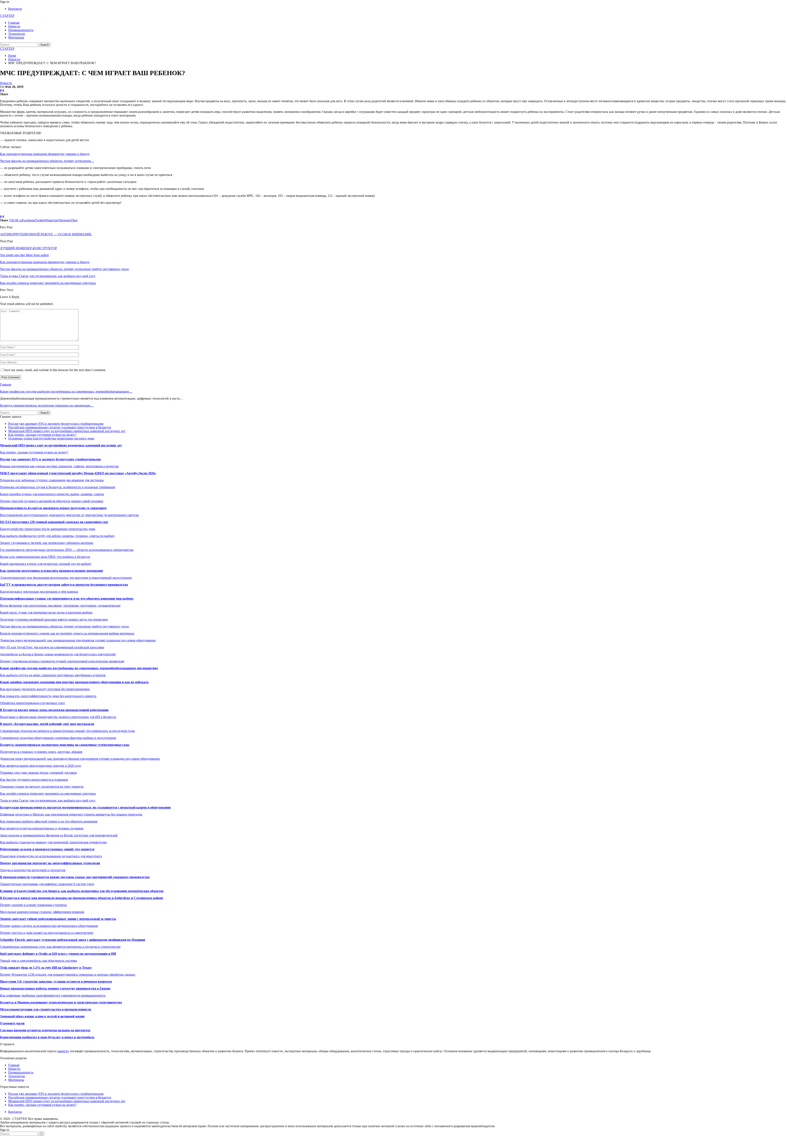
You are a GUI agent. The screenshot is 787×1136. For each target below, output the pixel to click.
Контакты (15, 8)
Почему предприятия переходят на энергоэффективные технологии (50, 863)
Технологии (16, 33)
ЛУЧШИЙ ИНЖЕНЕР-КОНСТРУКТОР (28, 248)
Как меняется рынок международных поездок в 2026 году (40, 765)
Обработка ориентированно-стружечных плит (32, 703)
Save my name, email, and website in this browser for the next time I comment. (55, 370)
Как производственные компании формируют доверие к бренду (45, 154)
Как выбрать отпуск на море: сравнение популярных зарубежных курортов (53, 675)
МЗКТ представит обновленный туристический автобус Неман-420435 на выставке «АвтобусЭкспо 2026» (78, 473)
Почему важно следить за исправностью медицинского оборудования (49, 926)
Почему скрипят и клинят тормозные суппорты (33, 905)
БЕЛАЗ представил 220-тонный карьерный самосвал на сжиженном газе (54, 522)
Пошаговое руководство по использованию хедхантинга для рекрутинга (51, 856)
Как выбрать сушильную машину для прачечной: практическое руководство (53, 842)
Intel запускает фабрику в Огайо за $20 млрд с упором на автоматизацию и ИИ (58, 953)
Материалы (16, 37)
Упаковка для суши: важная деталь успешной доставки (38, 772)
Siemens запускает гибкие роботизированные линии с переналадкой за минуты (58, 919)
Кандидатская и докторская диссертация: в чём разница (39, 591)
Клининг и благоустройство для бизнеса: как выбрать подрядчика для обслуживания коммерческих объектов (82, 891)
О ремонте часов (12, 1023)
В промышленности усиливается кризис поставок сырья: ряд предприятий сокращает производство (75, 877)
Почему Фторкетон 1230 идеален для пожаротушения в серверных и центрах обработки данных (67, 974)
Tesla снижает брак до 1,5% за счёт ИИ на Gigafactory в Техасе (46, 967)
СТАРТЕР (7, 15)
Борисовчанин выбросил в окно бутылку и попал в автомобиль (47, 1037)
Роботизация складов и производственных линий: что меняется (47, 849)
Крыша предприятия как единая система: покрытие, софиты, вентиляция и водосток (59, 466)
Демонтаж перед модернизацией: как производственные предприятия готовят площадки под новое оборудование (80, 758)
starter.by (63, 1051)
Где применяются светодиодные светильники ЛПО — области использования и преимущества (66, 550)
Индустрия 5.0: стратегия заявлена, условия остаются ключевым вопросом (56, 981)
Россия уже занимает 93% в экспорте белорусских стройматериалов (55, 423)
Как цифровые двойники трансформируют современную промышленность (53, 995)
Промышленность (20, 30)
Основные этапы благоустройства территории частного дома (51, 438)
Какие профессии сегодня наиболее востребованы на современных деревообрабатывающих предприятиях (79, 668)
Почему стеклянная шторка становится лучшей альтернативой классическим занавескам (62, 661)
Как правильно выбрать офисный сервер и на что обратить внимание (49, 821)
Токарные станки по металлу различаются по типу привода (41, 786)
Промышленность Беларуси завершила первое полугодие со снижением (53, 508)
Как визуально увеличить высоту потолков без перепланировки (45, 689)
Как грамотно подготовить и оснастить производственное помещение (51, 570)
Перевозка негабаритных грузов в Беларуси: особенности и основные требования (57, 487)
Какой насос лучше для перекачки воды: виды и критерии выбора (46, 612)
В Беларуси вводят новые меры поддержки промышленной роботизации (54, 710)
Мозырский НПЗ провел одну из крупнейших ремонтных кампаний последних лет (66, 431)
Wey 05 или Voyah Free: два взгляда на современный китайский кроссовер (52, 647)
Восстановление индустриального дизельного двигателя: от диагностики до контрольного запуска (69, 515)
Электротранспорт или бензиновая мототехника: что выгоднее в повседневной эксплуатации (66, 577)
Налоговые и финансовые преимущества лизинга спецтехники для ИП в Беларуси (58, 717)
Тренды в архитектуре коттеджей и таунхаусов (32, 870)
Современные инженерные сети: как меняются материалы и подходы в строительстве (60, 946)
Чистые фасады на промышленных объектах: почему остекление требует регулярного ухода (64, 626)
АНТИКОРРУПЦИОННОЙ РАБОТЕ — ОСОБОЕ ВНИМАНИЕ (46, 234)
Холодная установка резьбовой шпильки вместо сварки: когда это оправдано (54, 619)
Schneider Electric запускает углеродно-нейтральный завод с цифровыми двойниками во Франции (72, 939)
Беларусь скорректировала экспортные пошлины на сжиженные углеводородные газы (64, 744)
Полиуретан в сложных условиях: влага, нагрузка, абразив (41, 751)
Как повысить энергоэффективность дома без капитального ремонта (48, 696)
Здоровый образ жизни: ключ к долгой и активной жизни (42, 1016)
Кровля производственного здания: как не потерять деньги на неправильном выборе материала (67, 633)
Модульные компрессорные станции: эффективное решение (42, 912)
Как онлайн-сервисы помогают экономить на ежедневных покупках (48, 793)
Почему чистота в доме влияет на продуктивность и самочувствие (46, 932)
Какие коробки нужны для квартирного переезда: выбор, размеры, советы (52, 494)
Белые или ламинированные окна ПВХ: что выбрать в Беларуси (45, 556)
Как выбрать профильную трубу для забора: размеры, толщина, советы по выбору (57, 536)
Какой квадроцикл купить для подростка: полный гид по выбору (45, 563)
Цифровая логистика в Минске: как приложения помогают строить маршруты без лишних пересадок (71, 814)
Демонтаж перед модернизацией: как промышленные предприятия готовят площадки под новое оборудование (78, 640)
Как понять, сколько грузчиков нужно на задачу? (42, 434)
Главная (13, 22)
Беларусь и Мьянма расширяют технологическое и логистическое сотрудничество (61, 1002)
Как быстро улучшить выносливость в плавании (34, 779)
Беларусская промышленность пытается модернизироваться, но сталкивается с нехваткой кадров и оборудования (85, 807)
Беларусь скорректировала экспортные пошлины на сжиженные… (46, 405)
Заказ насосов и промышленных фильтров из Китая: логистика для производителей (58, 835)
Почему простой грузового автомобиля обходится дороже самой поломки (51, 501)
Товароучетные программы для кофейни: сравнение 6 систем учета (47, 884)
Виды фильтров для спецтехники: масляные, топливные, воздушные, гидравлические (60, 605)
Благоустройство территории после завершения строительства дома (47, 529)
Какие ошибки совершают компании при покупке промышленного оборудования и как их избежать (74, 682)
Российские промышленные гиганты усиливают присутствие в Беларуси (59, 427)
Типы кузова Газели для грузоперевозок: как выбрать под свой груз (47, 800)
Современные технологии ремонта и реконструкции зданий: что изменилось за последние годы (67, 731)
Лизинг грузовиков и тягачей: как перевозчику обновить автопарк (46, 543)
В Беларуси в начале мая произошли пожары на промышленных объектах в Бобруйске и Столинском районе (81, 898)
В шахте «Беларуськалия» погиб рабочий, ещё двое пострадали (47, 724)
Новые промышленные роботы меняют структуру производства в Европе (55, 988)
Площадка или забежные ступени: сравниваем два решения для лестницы (52, 480)
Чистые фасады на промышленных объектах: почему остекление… (47, 161)
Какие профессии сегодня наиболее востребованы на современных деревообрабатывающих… (66, 391)
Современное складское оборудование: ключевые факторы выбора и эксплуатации (58, 738)
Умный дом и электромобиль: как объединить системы (38, 960)
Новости (14, 26)
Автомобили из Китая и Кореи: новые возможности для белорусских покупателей (58, 654)
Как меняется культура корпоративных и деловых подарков (41, 828)
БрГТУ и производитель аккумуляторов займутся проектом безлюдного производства (64, 584)
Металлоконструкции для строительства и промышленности (45, 1009)
